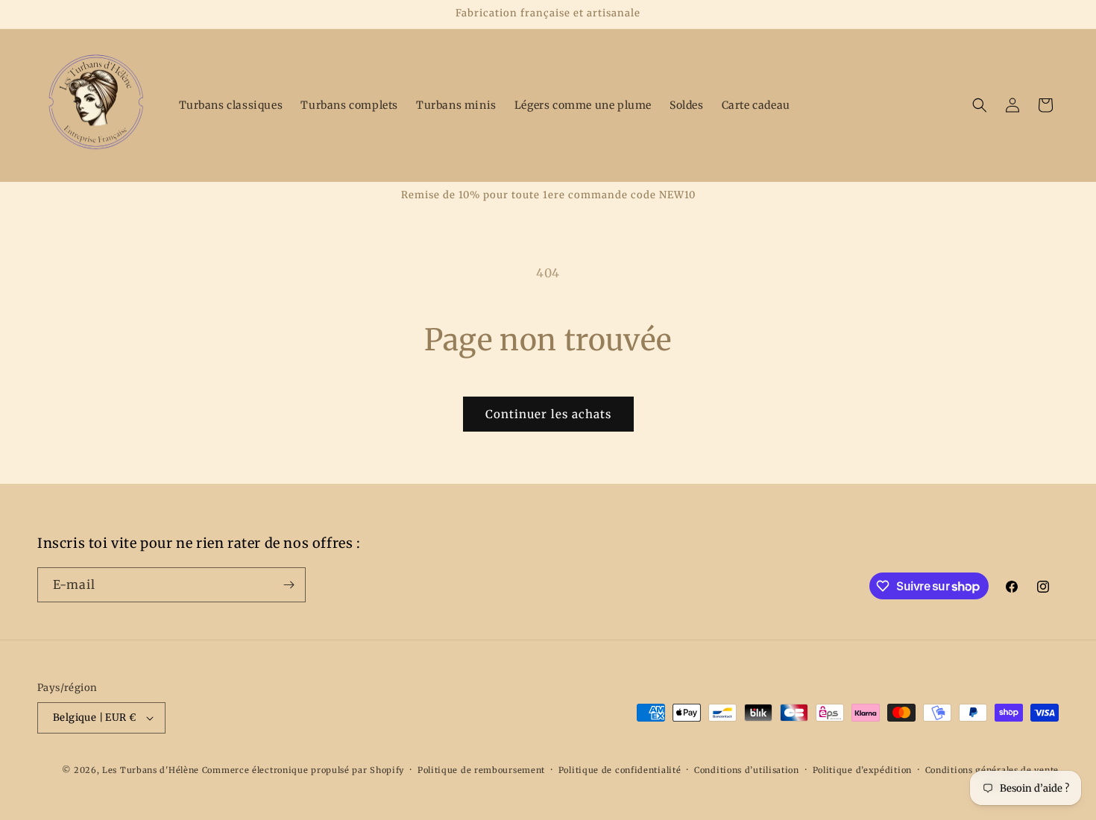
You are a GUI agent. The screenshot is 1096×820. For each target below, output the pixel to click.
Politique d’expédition (862, 770)
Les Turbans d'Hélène (150, 770)
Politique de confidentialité (619, 770)
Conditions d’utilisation (746, 770)
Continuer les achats (548, 414)
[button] (979, 105)
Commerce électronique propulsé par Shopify (303, 770)
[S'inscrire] (288, 584)
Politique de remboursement (481, 770)
